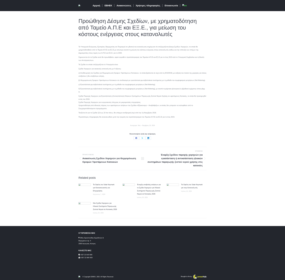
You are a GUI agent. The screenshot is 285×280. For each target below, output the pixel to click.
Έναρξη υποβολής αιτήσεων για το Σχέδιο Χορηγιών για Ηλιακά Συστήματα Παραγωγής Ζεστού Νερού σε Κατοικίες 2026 (149, 189)
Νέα (139, 125)
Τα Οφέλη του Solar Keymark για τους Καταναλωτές (192, 186)
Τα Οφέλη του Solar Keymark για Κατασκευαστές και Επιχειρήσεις (103, 188)
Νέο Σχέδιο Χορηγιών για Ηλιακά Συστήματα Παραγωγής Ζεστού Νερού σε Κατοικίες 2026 (105, 206)
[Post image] (84, 188)
